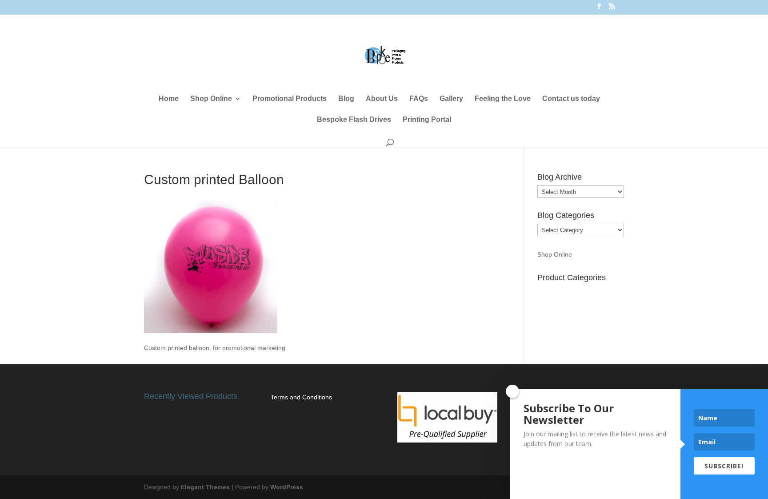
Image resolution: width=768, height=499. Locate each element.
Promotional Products (289, 99)
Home (169, 99)
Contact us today (571, 99)
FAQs (418, 99)
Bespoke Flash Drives (354, 120)
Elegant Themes (205, 487)
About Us (382, 99)
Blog (346, 99)
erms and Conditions (303, 397)
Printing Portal (427, 120)
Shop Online (211, 99)
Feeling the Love (503, 99)
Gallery (451, 99)
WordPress (286, 487)
